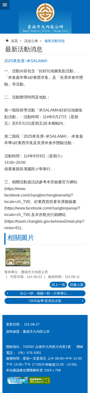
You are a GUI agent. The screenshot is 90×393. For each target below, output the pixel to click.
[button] (18, 257)
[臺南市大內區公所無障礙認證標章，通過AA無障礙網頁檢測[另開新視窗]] (39, 383)
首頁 (14, 41)
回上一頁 (58, 285)
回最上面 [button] (77, 285)
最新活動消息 (55, 41)
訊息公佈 (31, 41)
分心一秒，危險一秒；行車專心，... (46, 293)
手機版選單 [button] (5, 5)
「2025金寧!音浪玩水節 (43, 301)
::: (2, 36)
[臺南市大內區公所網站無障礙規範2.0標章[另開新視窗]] (17, 383)
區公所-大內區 (45, 17)
